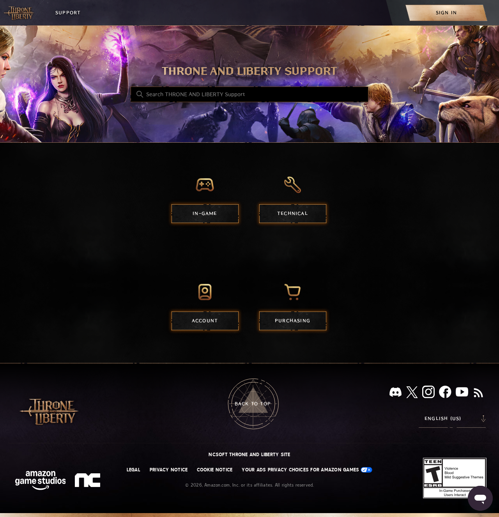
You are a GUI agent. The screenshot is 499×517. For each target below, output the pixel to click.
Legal (133, 470)
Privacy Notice (169, 470)
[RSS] (478, 393)
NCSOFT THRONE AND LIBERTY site (249, 454)
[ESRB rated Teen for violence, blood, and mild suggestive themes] (455, 478)
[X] (412, 393)
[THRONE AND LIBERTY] (19, 13)
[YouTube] (462, 393)
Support (68, 12)
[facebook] (445, 393)
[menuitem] (446, 12)
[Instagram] (428, 393)
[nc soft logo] (89, 481)
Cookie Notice (214, 470)
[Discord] (395, 393)
